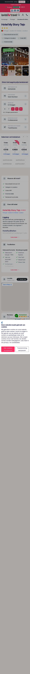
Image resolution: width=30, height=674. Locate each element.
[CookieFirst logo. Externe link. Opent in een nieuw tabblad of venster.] (2, 323)
